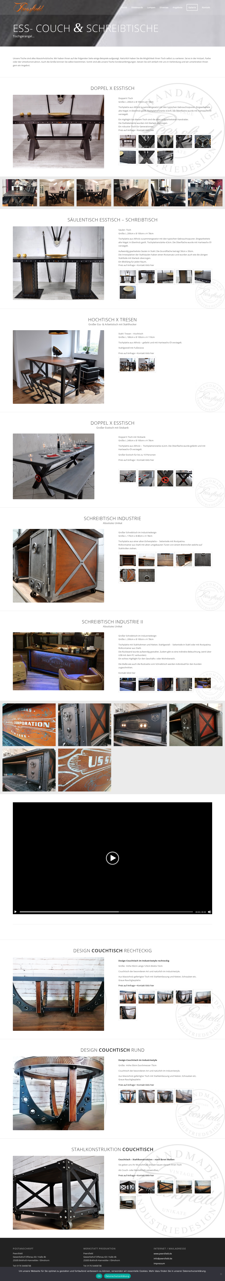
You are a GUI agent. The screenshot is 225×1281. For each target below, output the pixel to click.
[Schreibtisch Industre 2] (165, 684)
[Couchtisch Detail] (146, 1187)
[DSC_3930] (184, 684)
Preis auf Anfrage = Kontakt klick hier (136, 985)
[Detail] (165, 277)
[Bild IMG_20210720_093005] (86, 726)
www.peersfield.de (163, 1253)
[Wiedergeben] (15, 912)
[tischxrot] (127, 478)
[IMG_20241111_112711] (165, 1096)
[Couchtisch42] (202, 997)
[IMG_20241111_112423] (146, 1096)
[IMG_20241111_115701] (184, 997)
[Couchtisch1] (127, 1096)
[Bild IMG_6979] (58, 194)
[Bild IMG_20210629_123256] (86, 771)
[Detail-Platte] (127, 292)
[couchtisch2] (202, 1187)
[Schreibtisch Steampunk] (146, 575)
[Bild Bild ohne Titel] (197, 726)
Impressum (159, 1263)
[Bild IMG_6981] (132, 194)
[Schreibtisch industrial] (146, 560)
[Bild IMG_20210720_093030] (30, 771)
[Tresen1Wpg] (146, 364)
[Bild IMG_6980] (95, 194)
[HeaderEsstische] (184, 141)
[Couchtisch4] (146, 997)
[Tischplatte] (127, 157)
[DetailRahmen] (202, 277)
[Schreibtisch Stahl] (202, 560)
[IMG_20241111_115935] (127, 1012)
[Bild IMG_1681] (21, 194)
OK (99, 1276)
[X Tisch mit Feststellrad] (146, 141)
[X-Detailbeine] (165, 157)
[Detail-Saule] (184, 277)
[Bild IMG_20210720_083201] (30, 726)
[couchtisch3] (184, 1187)
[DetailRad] (202, 141)
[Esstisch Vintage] (127, 141)
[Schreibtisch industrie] (127, 684)
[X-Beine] (146, 157)
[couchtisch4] (165, 1187)
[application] (112, 858)
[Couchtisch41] (127, 997)
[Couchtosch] (127, 1202)
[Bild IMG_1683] (206, 194)
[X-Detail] (165, 141)
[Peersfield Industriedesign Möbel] (28, 7)
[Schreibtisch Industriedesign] (127, 560)
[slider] (106, 911)
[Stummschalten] (209, 912)
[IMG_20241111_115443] (165, 997)
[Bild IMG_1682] (169, 194)
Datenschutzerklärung (117, 1276)
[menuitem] (124, 7)
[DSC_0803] (165, 478)
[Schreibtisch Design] (184, 560)
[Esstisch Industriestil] (127, 277)
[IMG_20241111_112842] (184, 1096)
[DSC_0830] (184, 478)
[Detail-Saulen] (146, 277)
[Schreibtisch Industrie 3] (202, 684)
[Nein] (221, 1274)
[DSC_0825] (146, 478)
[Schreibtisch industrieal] (146, 684)
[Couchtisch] (127, 1187)
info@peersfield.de (163, 1258)
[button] (112, 858)
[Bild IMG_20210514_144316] (141, 726)
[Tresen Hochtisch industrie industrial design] (127, 364)
